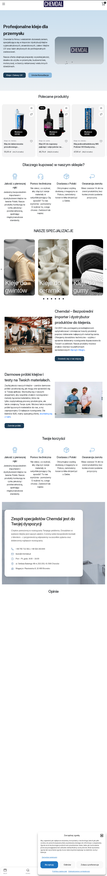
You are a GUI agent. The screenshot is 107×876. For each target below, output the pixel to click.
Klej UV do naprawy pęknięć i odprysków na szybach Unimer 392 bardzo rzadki (50, 146)
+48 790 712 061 (23, 549)
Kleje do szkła (44, 141)
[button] (101, 835)
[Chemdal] (53, 4)
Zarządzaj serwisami (49, 857)
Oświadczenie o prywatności (79, 871)
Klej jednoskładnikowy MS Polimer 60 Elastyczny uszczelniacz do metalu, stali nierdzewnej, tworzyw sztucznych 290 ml (86, 146)
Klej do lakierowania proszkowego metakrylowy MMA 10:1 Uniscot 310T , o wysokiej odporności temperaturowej (16, 146)
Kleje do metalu (10, 141)
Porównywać (31, 114)
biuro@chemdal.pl (23, 554)
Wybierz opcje (18, 133)
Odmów (67, 864)
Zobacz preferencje (90, 864)
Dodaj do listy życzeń (31, 141)
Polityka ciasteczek (59, 871)
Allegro (81, 350)
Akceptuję (49, 864)
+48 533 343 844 (38, 549)
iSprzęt (73, 350)
